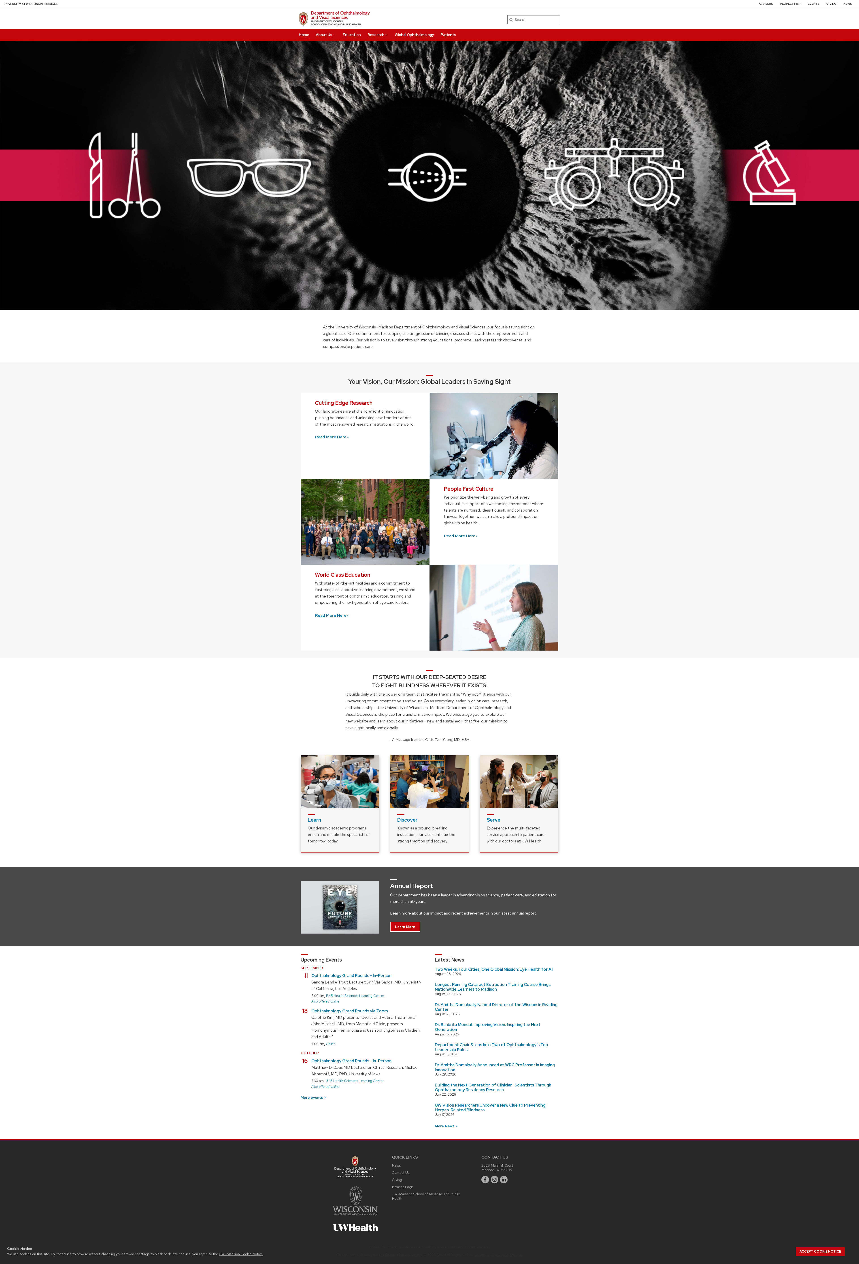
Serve (493, 820)
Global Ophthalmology (414, 34)
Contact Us (401, 1172)
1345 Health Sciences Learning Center (355, 996)
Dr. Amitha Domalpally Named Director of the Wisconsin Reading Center (496, 1007)
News (848, 4)
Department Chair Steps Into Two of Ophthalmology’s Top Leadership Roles (491, 1047)
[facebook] (485, 1179)
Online (331, 1044)
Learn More (405, 926)
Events (814, 4)
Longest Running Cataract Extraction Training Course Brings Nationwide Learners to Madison (493, 987)
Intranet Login (403, 1187)
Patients (448, 34)
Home (304, 34)
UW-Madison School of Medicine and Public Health (426, 1196)
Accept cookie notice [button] (820, 1251)
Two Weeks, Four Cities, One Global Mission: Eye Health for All (494, 969)
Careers (766, 4)
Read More (331, 436)
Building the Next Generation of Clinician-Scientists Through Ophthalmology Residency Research (493, 1087)
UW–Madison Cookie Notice (241, 1254)
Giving (831, 4)
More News (445, 1126)
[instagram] (494, 1179)
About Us (324, 34)
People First (790, 4)
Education (352, 34)
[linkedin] (504, 1179)
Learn (314, 820)
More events (312, 1097)
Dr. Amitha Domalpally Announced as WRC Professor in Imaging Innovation (495, 1067)
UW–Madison (31, 4)
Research (376, 34)
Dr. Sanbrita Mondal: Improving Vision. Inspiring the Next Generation (487, 1027)
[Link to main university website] (355, 1216)
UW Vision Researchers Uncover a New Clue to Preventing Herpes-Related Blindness (490, 1108)
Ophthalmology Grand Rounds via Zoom (349, 1010)
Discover (407, 820)
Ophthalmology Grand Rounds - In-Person (351, 975)
